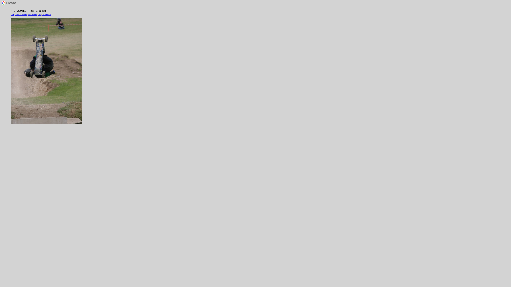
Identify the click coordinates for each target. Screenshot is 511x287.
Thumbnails (46, 15)
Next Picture (32, 15)
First (12, 15)
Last (39, 15)
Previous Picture (21, 15)
